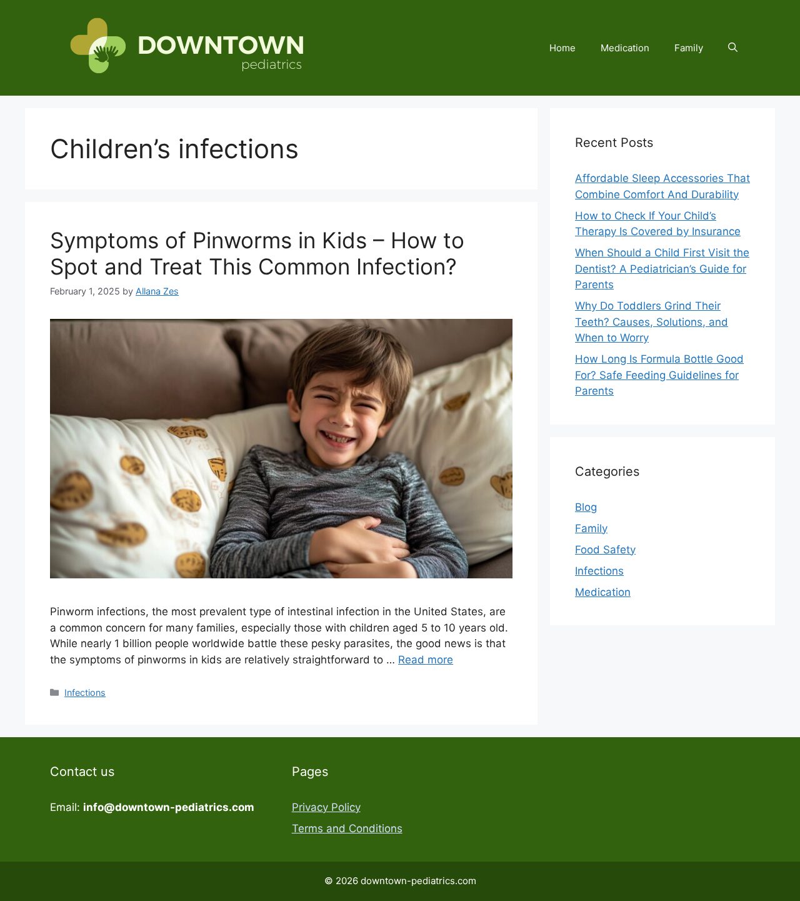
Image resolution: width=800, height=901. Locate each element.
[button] (733, 48)
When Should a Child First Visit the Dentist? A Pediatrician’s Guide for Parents (662, 268)
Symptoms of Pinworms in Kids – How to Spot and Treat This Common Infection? (257, 253)
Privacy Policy (326, 807)
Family (688, 48)
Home (562, 48)
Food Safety (605, 549)
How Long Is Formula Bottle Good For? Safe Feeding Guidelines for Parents (659, 375)
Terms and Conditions (347, 828)
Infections (85, 692)
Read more (425, 659)
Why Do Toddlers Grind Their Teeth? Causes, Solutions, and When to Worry (651, 321)
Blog (586, 507)
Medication (625, 48)
